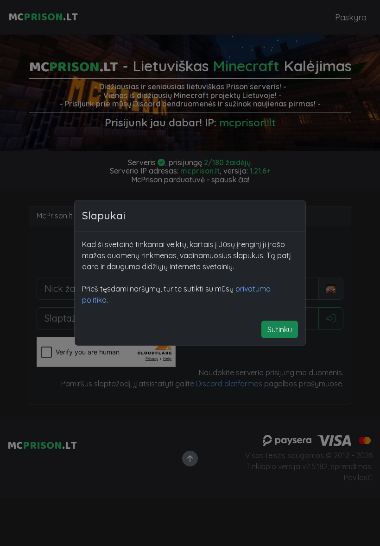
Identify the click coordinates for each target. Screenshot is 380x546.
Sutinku (279, 329)
